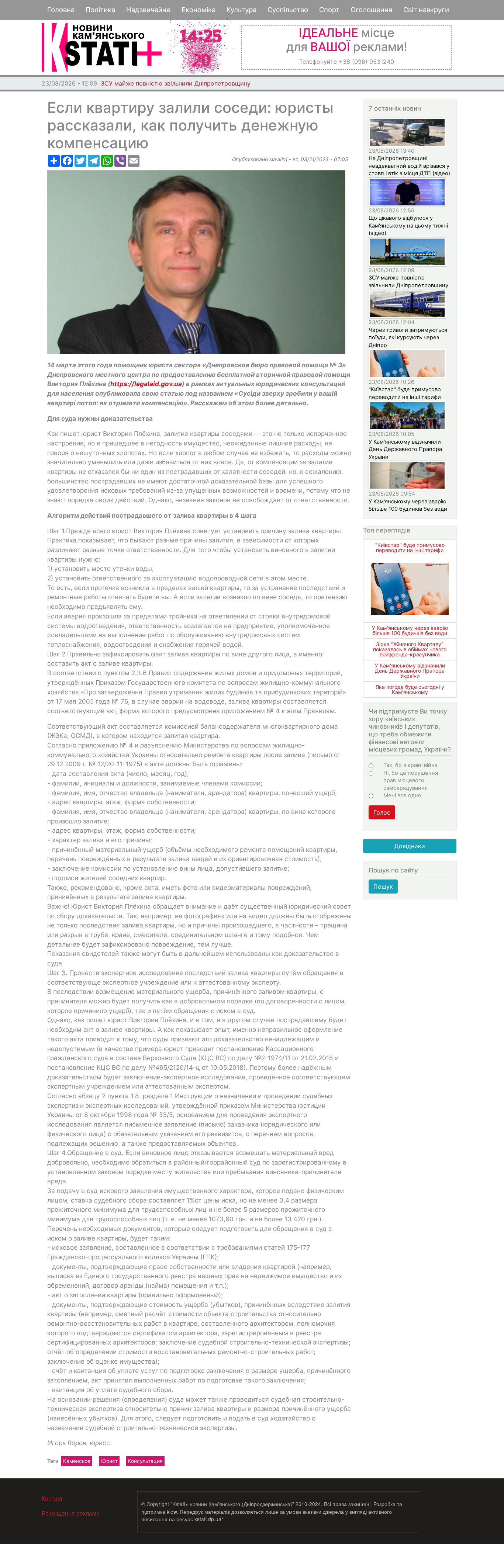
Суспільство (287, 10)
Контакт (52, 1498)
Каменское (76, 1461)
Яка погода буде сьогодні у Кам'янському (410, 689)
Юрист (109, 1461)
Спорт (329, 10)
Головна (61, 10)
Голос (381, 812)
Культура (241, 10)
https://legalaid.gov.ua (146, 384)
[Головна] (102, 47)
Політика (100, 10)
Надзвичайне (148, 10)
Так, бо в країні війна (410, 765)
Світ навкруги (426, 10)
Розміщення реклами (71, 1513)
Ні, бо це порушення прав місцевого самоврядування (410, 780)
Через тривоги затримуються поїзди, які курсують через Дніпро (408, 337)
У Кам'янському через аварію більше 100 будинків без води (410, 630)
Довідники (409, 846)
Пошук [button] (383, 886)
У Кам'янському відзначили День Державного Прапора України (405, 449)
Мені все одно (402, 795)
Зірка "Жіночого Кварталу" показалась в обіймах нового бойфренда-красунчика (409, 649)
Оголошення (371, 10)
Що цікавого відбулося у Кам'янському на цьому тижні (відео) (408, 225)
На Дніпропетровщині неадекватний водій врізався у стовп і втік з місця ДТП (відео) (409, 166)
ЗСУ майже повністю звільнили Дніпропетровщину (176, 83)
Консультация (145, 1461)
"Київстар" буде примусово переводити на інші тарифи (410, 547)
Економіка (198, 10)
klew (172, 1511)
